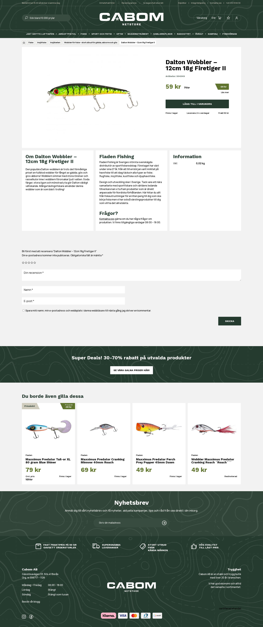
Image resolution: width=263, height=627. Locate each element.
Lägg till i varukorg (197, 103)
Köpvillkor (182, 3)
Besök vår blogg (31, 601)
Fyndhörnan (229, 34)
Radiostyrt (184, 34)
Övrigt (199, 34)
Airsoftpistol (67, 34)
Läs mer (225, 92)
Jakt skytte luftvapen (40, 34)
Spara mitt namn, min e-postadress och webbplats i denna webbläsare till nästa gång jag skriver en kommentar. (88, 310)
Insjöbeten (55, 42)
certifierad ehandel (230, 608)
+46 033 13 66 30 (233, 3)
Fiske (84, 34)
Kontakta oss (215, 3)
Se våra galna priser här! (132, 370)
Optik (119, 34)
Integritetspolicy (198, 3)
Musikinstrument (138, 34)
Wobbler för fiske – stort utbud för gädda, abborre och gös (90, 42)
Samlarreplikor (162, 34)
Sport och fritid (101, 34)
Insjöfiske (41, 42)
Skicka (229, 321)
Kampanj (213, 34)
